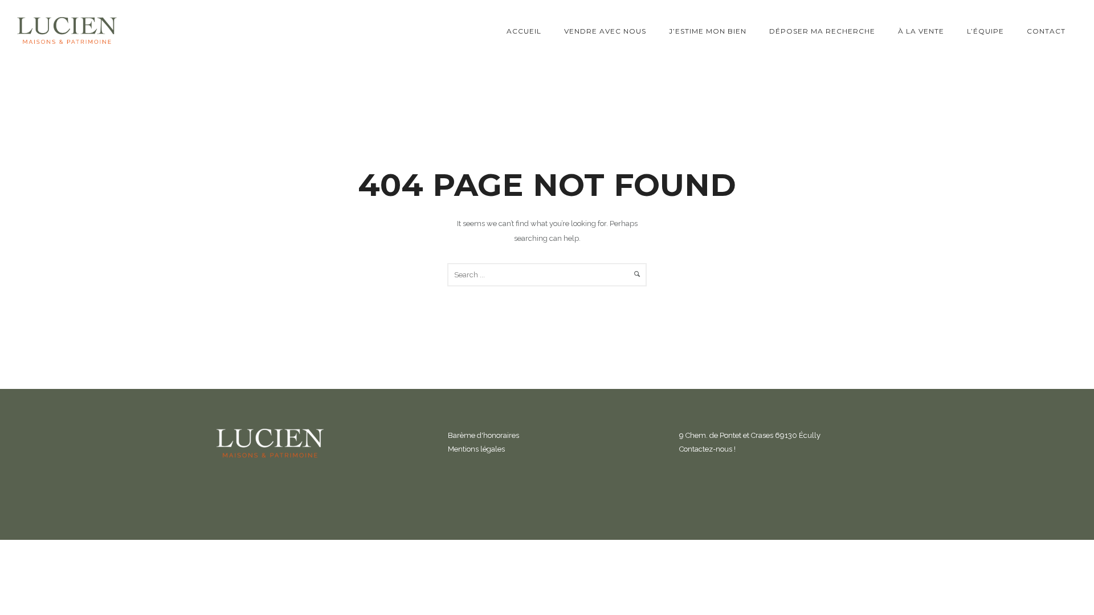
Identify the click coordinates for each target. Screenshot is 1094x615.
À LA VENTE (921, 31)
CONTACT (1046, 31)
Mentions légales (476, 449)
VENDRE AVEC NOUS (605, 31)
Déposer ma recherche (822, 31)
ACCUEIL (524, 31)
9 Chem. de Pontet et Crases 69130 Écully (749, 435)
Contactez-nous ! (707, 449)
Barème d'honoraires (483, 435)
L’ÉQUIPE (985, 31)
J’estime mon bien (707, 31)
